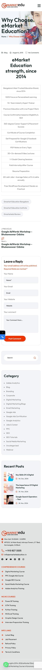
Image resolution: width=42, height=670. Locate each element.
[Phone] (2, 336)
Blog (5, 53)
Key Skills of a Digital (25, 475)
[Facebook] (2, 559)
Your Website (9, 299)
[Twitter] (6, 559)
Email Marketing (13, 408)
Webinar (9, 450)
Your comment (10, 312)
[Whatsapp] (6, 664)
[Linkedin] (19, 559)
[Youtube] (11, 559)
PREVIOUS (6, 229)
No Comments (33, 53)
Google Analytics (13, 420)
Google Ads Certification (16, 416)
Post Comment (15, 338)
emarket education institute (15, 208)
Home (3, 36)
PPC (8, 429)
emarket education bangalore (16, 201)
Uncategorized (12, 445)
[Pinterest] (15, 559)
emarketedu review (12, 214)
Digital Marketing (13, 399)
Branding (10, 391)
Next (3, 241)
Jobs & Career (12, 425)
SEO (8, 433)
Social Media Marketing (16, 441)
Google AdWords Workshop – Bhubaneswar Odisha (16, 233)
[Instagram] (23, 559)
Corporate (10, 395)
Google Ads (11, 412)
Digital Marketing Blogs (16, 404)
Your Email (8, 286)
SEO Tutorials (11, 437)
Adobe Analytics (13, 383)
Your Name (8, 274)
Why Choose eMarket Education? (23, 36)
